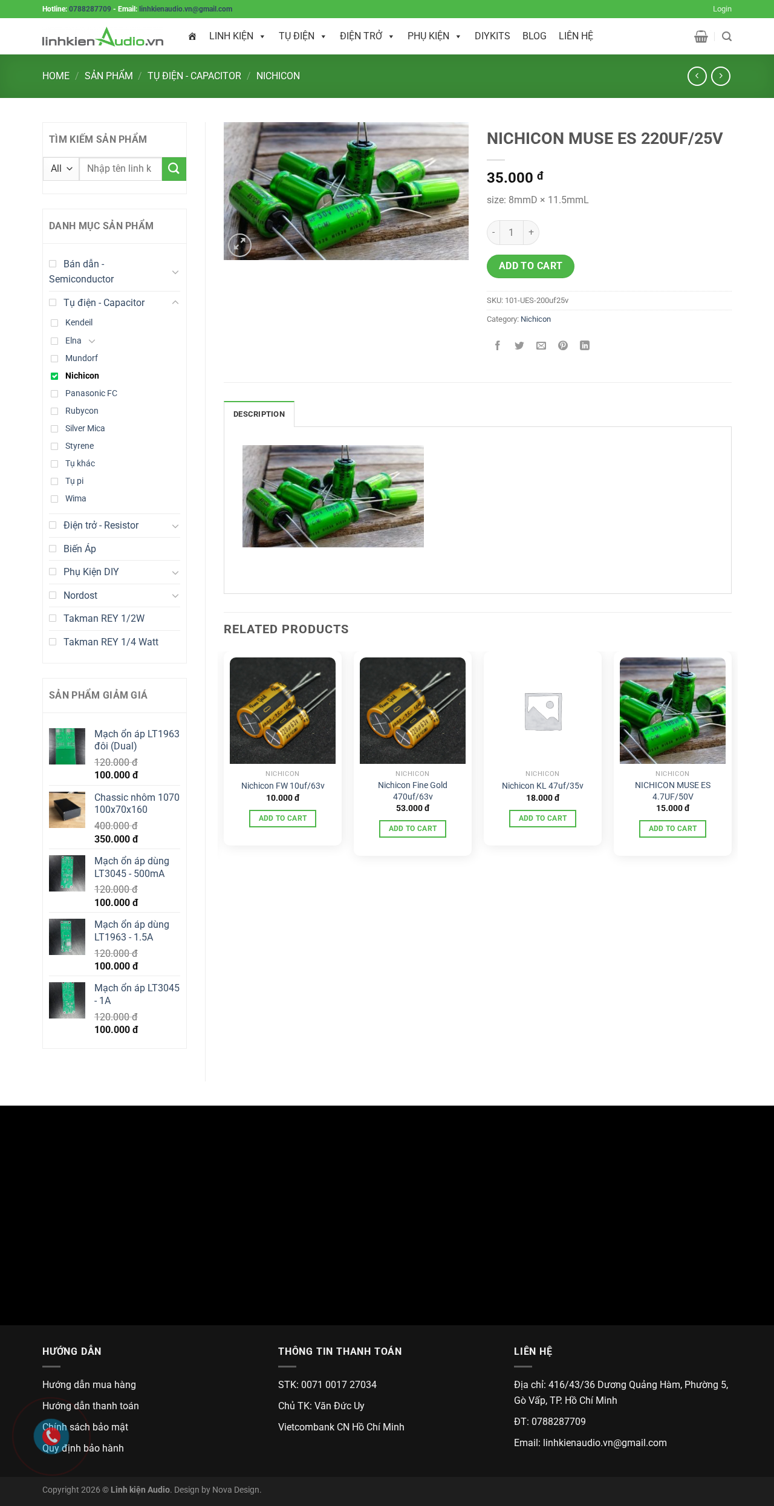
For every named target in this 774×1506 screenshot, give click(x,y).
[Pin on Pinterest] (563, 346)
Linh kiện (231, 36)
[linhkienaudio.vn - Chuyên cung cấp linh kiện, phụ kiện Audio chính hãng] (102, 37)
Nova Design (235, 1490)
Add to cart (531, 266)
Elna (73, 341)
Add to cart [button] (283, 818)
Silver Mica (85, 428)
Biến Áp (79, 549)
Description (259, 414)
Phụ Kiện (428, 36)
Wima (75, 499)
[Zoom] (240, 245)
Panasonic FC (91, 393)
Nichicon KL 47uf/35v (543, 786)
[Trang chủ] (192, 36)
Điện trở (361, 36)
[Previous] (224, 758)
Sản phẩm (109, 76)
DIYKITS (492, 36)
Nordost (80, 595)
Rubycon (82, 411)
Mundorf (81, 358)
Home (56, 76)
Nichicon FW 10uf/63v (283, 786)
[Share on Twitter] (520, 346)
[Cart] (701, 36)
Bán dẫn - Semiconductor (81, 271)
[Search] (727, 36)
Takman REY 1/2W (104, 618)
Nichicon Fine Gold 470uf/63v (412, 791)
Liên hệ (576, 36)
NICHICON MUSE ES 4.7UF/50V (673, 791)
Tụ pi (74, 481)
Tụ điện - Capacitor (194, 76)
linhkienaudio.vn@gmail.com (185, 9)
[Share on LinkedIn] (585, 346)
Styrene (79, 446)
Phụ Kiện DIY (91, 572)
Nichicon (278, 76)
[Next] (731, 758)
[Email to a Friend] (541, 346)
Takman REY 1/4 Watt (110, 642)
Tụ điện (296, 36)
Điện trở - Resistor (100, 525)
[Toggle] (175, 271)
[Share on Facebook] (498, 346)
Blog (534, 36)
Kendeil (79, 323)
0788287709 (90, 9)
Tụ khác (80, 463)
